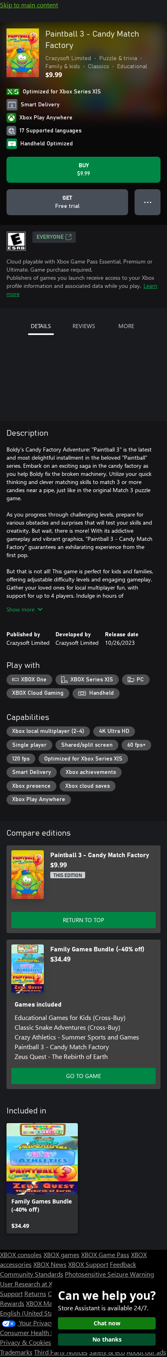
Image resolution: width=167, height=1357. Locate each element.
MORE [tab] (126, 326)
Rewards (12, 1303)
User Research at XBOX (33, 1283)
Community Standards (31, 1274)
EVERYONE (50, 237)
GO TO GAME (83, 1076)
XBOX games (61, 1254)
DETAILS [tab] (41, 326)
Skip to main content (29, 4)
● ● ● (148, 202)
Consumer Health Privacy (35, 1332)
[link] (42, 1178)
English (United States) (31, 1313)
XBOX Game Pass (105, 1254)
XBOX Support (88, 1264)
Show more (20, 609)
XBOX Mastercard (50, 1303)
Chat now (107, 1323)
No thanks (107, 1339)
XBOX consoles (21, 1254)
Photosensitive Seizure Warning (109, 1274)
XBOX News (49, 1264)
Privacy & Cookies (25, 1342)
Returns (35, 1293)
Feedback (123, 1264)
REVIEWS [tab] (84, 326)
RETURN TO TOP (83, 920)
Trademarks (16, 1352)
